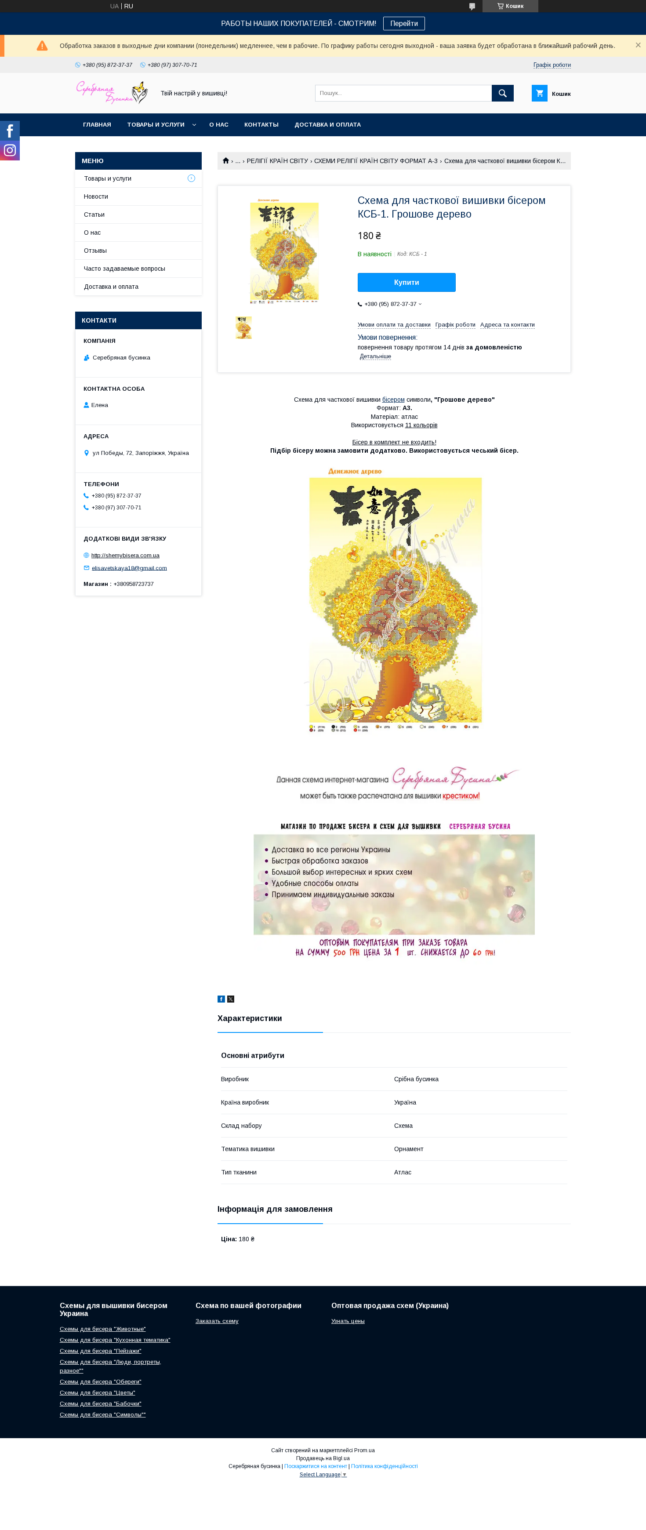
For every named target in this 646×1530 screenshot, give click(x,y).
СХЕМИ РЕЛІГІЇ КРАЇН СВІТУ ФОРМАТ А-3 (376, 160)
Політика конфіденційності (384, 1466)
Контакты (261, 124)
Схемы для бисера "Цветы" (97, 1392)
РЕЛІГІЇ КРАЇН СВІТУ (277, 160)
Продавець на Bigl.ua (323, 1458)
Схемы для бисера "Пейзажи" (101, 1351)
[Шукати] (503, 93)
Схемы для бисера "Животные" (103, 1329)
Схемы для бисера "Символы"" (103, 1414)
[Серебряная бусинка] (112, 101)
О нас (219, 124)
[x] (230, 1000)
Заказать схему (217, 1321)
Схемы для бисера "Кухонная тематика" (115, 1340)
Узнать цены (348, 1321)
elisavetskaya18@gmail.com (129, 567)
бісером (393, 399)
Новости (96, 196)
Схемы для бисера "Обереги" (101, 1381)
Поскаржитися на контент (315, 1466)
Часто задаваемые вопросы (124, 268)
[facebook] (221, 1000)
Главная (97, 124)
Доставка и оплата (327, 124)
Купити (406, 282)
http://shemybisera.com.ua (125, 555)
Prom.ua (364, 1450)
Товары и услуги (156, 124)
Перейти (404, 23)
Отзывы (95, 250)
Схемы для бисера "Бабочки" (101, 1403)
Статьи (94, 214)
